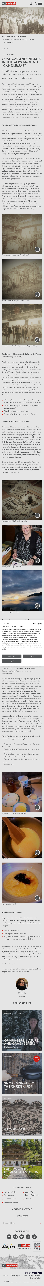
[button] (5, 623)
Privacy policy (37, 623)
